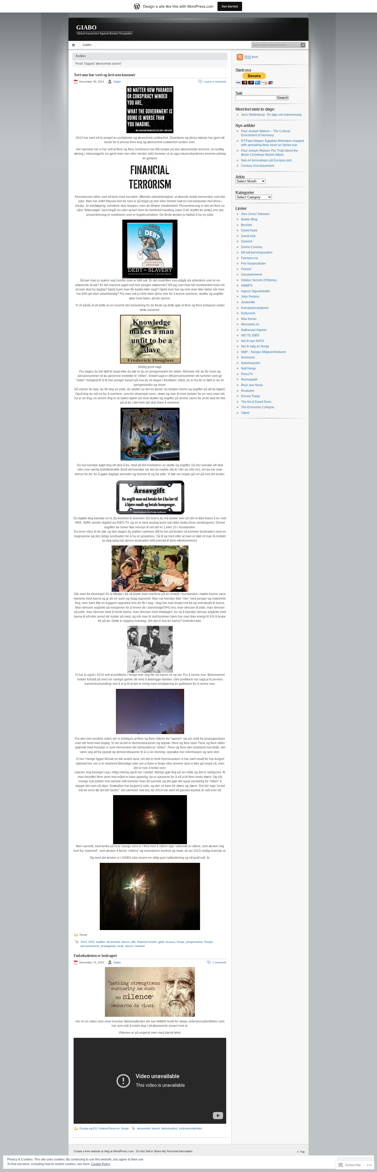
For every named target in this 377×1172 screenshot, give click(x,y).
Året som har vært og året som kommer (104, 75)
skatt (120, 946)
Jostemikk (248, 302)
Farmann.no (249, 258)
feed (251, 57)
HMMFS (246, 285)
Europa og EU (88, 1128)
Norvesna (248, 357)
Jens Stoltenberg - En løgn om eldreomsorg (271, 114)
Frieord (246, 269)
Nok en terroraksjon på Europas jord (266, 160)
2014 (84, 941)
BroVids (246, 225)
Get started (230, 6)
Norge (83, 934)
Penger (208, 941)
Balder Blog (249, 219)
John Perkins (250, 296)
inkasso (170, 941)
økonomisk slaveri (117, 941)
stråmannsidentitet (190, 1128)
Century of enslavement (257, 166)
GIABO (86, 27)
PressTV (247, 374)
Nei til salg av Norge (255, 346)
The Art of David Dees (256, 402)
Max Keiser (249, 319)
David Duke (249, 230)
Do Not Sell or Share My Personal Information (164, 1151)
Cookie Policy (100, 1164)
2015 (91, 941)
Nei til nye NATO (252, 341)
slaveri (129, 946)
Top (302, 1151)
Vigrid (245, 413)
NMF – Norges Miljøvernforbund (263, 352)
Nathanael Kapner (254, 330)
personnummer (90, 946)
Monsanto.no (250, 324)
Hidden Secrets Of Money (259, 280)
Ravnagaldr (249, 379)
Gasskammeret (251, 274)
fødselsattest (169, 1128)
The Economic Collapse (257, 407)
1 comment (219, 962)
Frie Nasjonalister (253, 263)
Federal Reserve (109, 1128)
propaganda (108, 946)
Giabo (117, 81)
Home (74, 45)
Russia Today (250, 396)
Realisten (247, 391)
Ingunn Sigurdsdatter (255, 291)
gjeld (161, 941)
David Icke (248, 236)
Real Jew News (252, 385)
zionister (140, 946)
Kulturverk (248, 313)
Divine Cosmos (251, 247)
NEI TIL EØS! (250, 335)
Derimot (246, 241)
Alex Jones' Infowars (255, 214)
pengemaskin (194, 941)
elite (133, 941)
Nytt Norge (248, 368)
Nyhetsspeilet (250, 363)
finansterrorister (147, 941)
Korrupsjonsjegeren (255, 308)
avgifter (100, 941)
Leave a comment (215, 81)
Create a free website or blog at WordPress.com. (104, 1151)
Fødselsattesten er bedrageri (95, 955)
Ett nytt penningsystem (256, 252)
